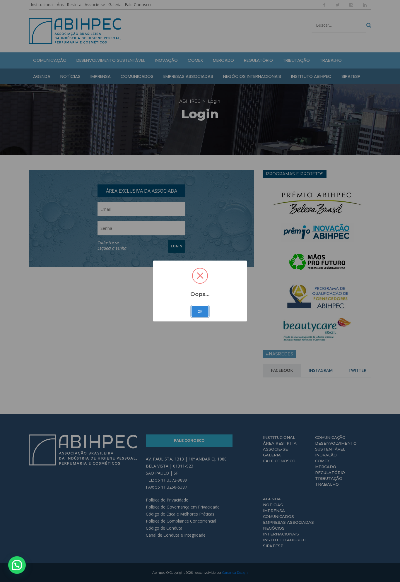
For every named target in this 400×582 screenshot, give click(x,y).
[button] (17, 565)
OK (200, 311)
